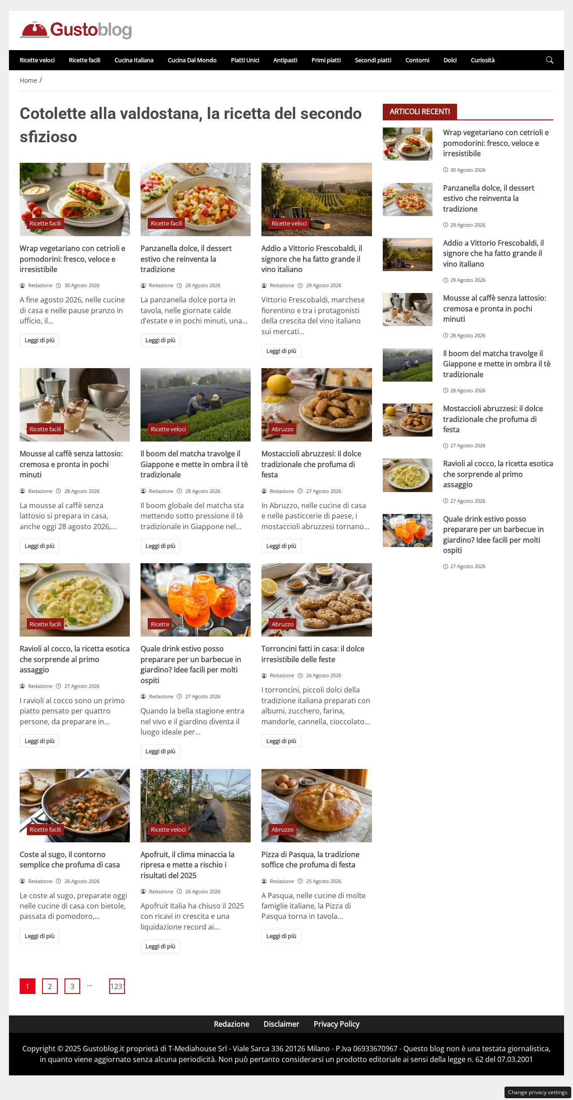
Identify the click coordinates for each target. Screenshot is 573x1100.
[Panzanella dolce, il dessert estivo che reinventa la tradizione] (196, 199)
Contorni (417, 60)
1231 (117, 986)
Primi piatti (326, 60)
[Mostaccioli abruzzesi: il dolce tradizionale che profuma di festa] (316, 405)
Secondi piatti (373, 60)
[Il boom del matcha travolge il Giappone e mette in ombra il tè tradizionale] (196, 405)
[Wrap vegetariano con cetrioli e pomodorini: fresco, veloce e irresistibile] (75, 199)
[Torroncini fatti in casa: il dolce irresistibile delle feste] (316, 600)
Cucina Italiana (134, 60)
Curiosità (483, 60)
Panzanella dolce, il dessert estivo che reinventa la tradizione (186, 258)
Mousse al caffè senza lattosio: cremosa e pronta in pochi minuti (71, 464)
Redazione (231, 1024)
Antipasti (285, 60)
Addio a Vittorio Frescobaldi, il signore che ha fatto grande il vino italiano (311, 258)
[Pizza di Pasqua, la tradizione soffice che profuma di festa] (316, 805)
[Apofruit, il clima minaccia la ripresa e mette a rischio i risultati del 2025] (196, 805)
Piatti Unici (245, 60)
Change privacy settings (538, 1092)
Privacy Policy (336, 1024)
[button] (549, 60)
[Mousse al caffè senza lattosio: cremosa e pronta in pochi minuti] (75, 405)
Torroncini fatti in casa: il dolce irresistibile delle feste (312, 654)
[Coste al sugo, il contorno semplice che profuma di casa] (75, 805)
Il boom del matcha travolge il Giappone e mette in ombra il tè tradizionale (194, 464)
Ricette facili (84, 60)
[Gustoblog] (76, 29)
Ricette (160, 624)
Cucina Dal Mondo (192, 60)
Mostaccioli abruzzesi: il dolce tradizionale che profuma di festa (311, 464)
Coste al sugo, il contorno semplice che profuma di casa (70, 859)
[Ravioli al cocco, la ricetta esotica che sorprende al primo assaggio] (75, 600)
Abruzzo (283, 429)
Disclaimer (281, 1024)
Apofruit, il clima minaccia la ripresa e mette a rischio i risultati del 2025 (188, 864)
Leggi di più (40, 340)
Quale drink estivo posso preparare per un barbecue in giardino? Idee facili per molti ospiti (191, 664)
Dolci (450, 60)
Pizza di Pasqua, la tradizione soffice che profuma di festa (310, 859)
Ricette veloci (37, 60)
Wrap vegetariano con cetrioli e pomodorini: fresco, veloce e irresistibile (72, 258)
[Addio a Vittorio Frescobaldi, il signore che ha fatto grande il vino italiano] (316, 199)
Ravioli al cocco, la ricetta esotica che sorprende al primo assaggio (75, 659)
